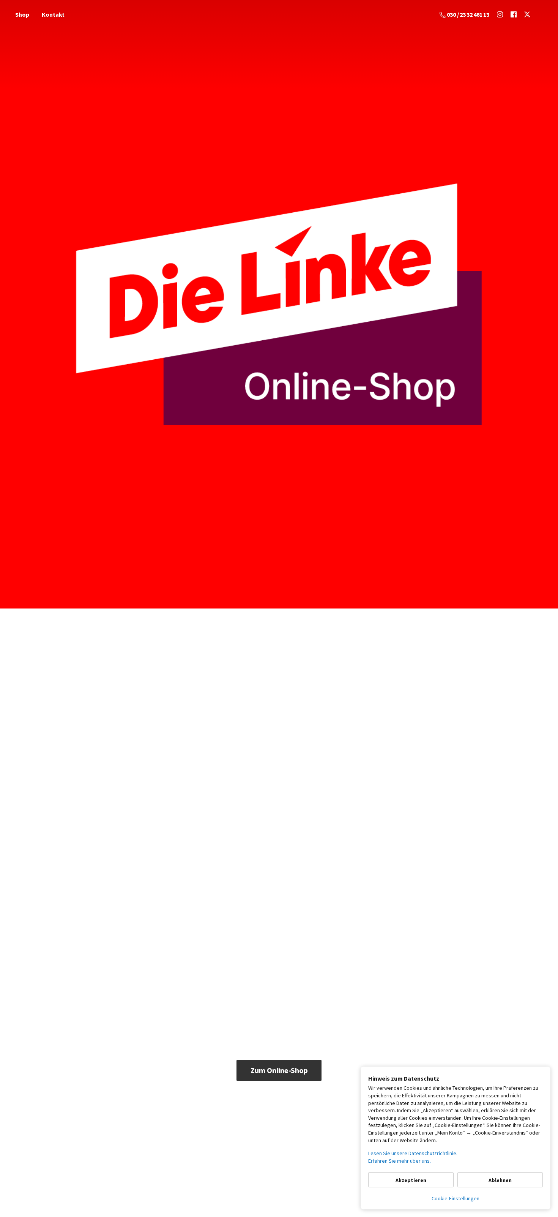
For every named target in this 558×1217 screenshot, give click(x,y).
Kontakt (53, 14)
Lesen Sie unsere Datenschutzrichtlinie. (412, 1153)
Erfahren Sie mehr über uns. (399, 1160)
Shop (22, 14)
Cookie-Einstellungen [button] (455, 1198)
